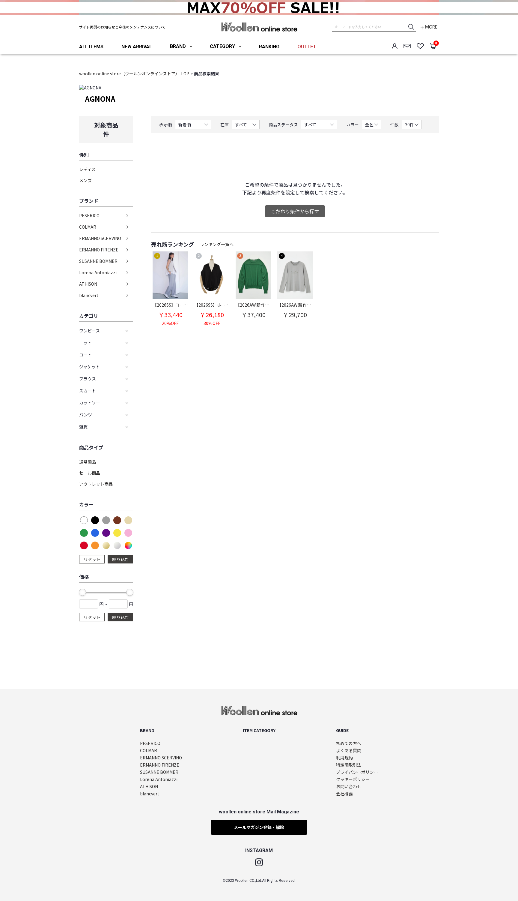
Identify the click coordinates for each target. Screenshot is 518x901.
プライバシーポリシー (357, 772)
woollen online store (259, 27)
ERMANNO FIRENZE (98, 250)
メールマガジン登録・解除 (259, 827)
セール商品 (89, 473)
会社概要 (344, 794)
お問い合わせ (348, 786)
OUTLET (306, 47)
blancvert (88, 295)
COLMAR (87, 227)
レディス (87, 169)
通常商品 (87, 462)
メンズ (85, 180)
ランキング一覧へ (217, 244)
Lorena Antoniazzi (98, 272)
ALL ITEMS (91, 47)
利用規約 (344, 758)
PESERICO (89, 215)
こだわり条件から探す (295, 211)
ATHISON (88, 284)
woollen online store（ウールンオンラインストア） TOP (134, 74)
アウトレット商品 (96, 484)
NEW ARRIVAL (136, 47)
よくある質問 (348, 750)
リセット (92, 559)
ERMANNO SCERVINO (100, 238)
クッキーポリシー (353, 779)
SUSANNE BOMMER (98, 261)
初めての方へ (348, 743)
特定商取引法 (348, 765)
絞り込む (120, 559)
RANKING (269, 47)
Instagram (259, 862)
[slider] (82, 592)
